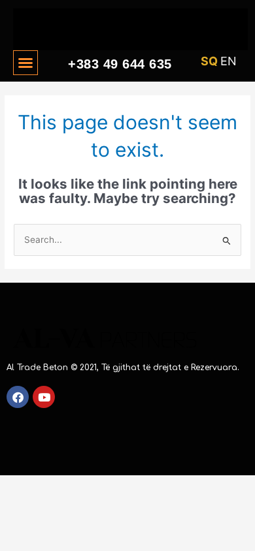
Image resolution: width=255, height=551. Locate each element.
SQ (209, 61)
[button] (25, 62)
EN (228, 61)
